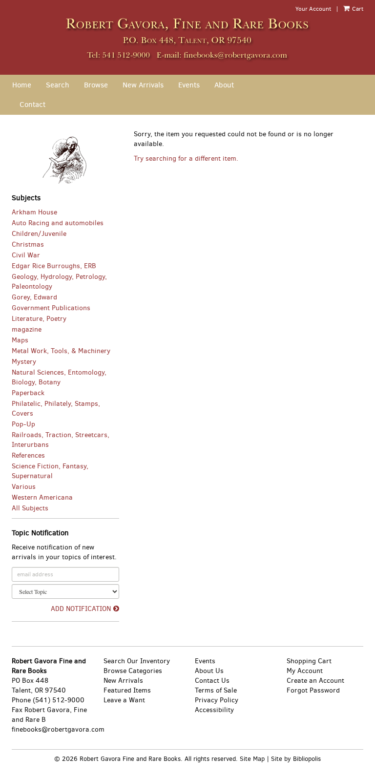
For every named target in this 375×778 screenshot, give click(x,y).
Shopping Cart (309, 661)
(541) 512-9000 (58, 700)
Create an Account (315, 680)
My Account (305, 670)
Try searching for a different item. (186, 158)
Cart (357, 9)
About (224, 85)
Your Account (313, 9)
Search (57, 85)
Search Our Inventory (137, 661)
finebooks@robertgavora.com (58, 729)
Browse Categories (133, 670)
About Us (209, 670)
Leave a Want (124, 700)
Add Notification (81, 608)
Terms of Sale (216, 690)
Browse (96, 85)
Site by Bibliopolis (296, 759)
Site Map (252, 759)
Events (189, 85)
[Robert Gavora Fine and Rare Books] (187, 38)
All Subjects (30, 508)
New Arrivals (143, 85)
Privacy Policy (216, 700)
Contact (32, 104)
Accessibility (214, 710)
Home (21, 85)
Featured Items (127, 690)
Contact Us (212, 680)
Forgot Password (313, 690)
